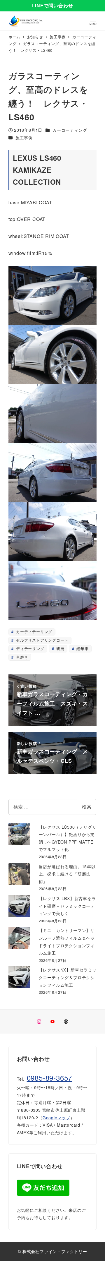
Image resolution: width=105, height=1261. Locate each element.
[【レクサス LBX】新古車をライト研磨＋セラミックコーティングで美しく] (19, 906)
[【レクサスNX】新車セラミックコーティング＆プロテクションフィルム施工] (19, 977)
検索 (86, 806)
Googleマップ (56, 1117)
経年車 (82, 648)
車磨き (21, 657)
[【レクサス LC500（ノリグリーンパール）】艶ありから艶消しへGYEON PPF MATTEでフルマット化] (19, 834)
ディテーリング (29, 648)
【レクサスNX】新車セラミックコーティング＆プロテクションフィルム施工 (68, 977)
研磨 (59, 648)
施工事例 (24, 138)
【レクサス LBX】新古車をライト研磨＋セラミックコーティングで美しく (67, 905)
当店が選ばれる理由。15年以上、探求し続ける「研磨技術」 (67, 873)
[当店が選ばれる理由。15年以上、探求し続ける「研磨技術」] (19, 874)
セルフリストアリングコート (41, 640)
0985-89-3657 (49, 1077)
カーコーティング (69, 130)
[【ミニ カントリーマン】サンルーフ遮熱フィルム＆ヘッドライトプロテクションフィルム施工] (19, 938)
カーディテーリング (33, 631)
